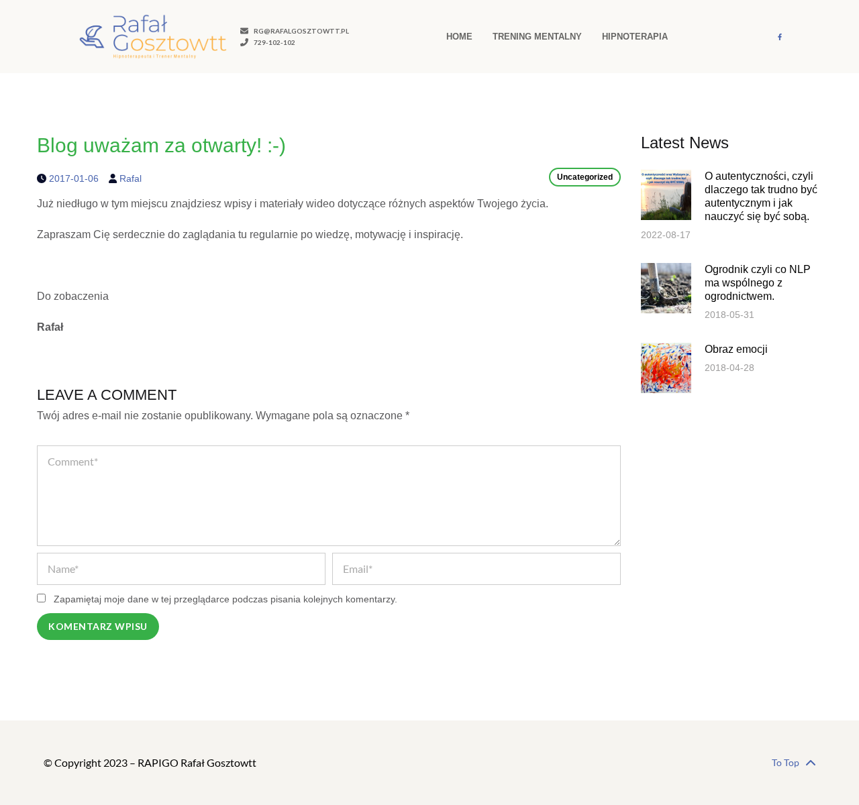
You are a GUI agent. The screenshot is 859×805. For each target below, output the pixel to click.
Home (459, 37)
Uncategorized (585, 177)
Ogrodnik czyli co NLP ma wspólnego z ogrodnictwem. (758, 283)
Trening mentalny (537, 37)
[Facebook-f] (779, 37)
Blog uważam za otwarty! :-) (161, 145)
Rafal (130, 178)
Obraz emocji (736, 349)
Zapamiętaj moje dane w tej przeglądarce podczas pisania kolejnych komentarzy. (225, 599)
